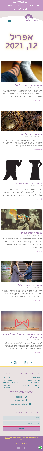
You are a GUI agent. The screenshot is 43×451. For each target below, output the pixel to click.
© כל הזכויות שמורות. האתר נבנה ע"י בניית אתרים (21, 439)
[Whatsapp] (37, 8)
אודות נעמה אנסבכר (30, 373)
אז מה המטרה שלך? (31, 233)
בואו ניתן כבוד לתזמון (31, 134)
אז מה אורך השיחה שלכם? (28, 183)
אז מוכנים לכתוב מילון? (30, 285)
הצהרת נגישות (21, 443)
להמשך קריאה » (37, 100)
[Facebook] (37, 2)
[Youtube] (37, 5)
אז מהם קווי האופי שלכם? (28, 85)
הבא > (14, 362)
